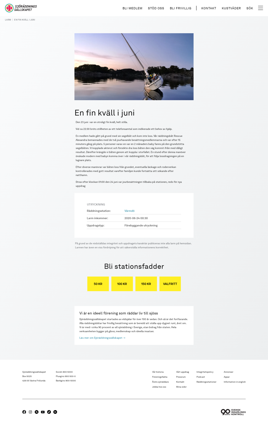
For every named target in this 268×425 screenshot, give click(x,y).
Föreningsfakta (159, 377)
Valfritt (170, 284)
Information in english (235, 382)
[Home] (21, 8)
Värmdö (129, 210)
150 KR (146, 284)
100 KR (122, 284)
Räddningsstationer (206, 382)
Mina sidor (181, 387)
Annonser (228, 372)
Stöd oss (156, 8)
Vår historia (158, 372)
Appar (227, 377)
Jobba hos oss (159, 387)
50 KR (98, 284)
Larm (8, 19)
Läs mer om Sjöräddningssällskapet (100, 337)
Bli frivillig (180, 8)
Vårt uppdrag (182, 372)
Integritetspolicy (205, 372)
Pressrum (181, 377)
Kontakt (208, 8)
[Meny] (260, 8)
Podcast (201, 377)
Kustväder (231, 8)
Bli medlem (132, 8)
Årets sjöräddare (160, 382)
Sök (249, 8)
